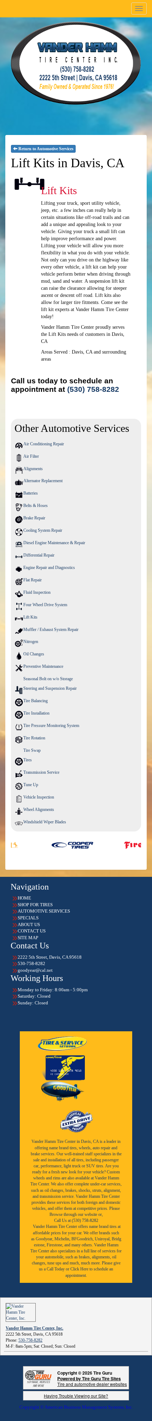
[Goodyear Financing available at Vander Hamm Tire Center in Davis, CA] (63, 1067)
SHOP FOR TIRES (35, 904)
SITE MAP (28, 937)
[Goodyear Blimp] (63, 1091)
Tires (27, 759)
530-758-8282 (30, 1340)
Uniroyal (102, 1238)
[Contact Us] (76, 63)
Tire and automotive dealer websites (92, 1381)
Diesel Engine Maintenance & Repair (54, 542)
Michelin (61, 1238)
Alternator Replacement (43, 480)
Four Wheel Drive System (45, 604)
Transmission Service (41, 772)
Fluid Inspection (37, 592)
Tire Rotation (34, 737)
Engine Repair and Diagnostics (49, 567)
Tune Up (30, 784)
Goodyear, (44, 1238)
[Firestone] (122, 844)
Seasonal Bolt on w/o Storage (48, 678)
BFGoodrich (82, 1238)
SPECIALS (28, 917)
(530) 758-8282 (93, 389)
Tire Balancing (35, 700)
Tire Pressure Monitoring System (51, 725)
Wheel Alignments (38, 809)
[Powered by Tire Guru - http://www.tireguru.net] (38, 1378)
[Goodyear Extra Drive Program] (76, 1120)
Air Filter (31, 456)
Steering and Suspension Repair (50, 688)
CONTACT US (32, 931)
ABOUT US (29, 924)
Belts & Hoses (35, 505)
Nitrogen (30, 641)
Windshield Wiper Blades (44, 821)
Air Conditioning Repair (43, 443)
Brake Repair (34, 517)
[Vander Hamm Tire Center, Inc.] (21, 1311)
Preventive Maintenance (43, 666)
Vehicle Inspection (38, 797)
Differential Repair (38, 555)
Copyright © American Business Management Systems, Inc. (76, 1407)
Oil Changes (33, 654)
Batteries (30, 493)
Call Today (56, 1269)
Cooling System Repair (42, 530)
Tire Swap (32, 750)
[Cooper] (48, 844)
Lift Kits (30, 617)
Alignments (33, 468)
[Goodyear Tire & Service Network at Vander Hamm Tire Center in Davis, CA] (62, 1043)
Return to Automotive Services (45, 148)
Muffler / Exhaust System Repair (50, 629)
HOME (24, 898)
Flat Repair (32, 579)
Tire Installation (36, 713)
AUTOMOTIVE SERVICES (44, 911)
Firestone (54, 1244)
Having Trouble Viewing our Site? (76, 1396)
